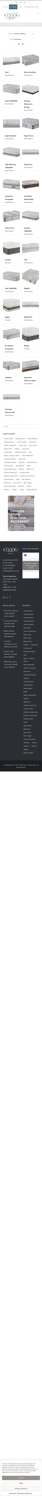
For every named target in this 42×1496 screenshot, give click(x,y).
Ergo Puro (28, 164)
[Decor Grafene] (30, 53)
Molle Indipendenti (10, 469)
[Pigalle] (30, 269)
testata (29, 486)
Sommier (21, 486)
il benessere (8, 452)
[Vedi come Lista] (23, 44)
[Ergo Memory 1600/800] (11, 146)
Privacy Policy (23, 765)
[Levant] (11, 241)
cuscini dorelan (22, 442)
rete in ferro (17, 483)
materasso (21, 459)
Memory (21, 462)
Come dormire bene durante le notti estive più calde (11, 623)
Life (25, 260)
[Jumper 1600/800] (30, 209)
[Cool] (11, 53)
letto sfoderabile (27, 455)
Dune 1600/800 (11, 101)
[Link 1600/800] (11, 269)
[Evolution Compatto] (11, 177)
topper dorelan (32, 489)
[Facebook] (10, 597)
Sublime (8, 377)
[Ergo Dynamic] (11, 117)
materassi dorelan (10, 459)
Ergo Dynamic (11, 136)
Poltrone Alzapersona (11, 476)
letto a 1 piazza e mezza (12, 455)
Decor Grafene (30, 72)
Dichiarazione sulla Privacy (24, 1493)
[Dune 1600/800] (11, 82)
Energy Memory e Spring (28, 104)
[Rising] (30, 327)
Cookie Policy (12, 1493)
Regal (7, 317)
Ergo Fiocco (29, 136)
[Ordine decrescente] (33, 34)
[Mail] (7, 597)
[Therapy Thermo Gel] (11, 390)
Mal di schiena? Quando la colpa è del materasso (10, 633)
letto (30, 452)
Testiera (6, 489)
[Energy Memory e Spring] (30, 82)
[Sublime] (11, 359)
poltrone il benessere (27, 476)
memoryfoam (20, 466)
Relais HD (28, 317)
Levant (8, 260)
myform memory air (10, 472)
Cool (7, 72)
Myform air (30, 469)
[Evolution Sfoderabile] (30, 177)
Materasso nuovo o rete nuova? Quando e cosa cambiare (11, 664)
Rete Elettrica (26, 479)
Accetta (21, 1478)
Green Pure (9, 228)
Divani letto (22, 445)
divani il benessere (10, 445)
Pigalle (26, 288)
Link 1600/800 (11, 288)
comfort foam (8, 438)
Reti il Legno (28, 483)
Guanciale (25, 449)
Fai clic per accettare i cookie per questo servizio (31, 565)
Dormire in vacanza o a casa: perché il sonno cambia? (11, 613)
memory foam (8, 466)
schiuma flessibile (10, 486)
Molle (28, 466)
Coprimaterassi (33, 438)
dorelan (17, 449)
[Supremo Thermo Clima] (30, 359)
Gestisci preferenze (21, 1488)
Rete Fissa (7, 483)
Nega (21, 1483)
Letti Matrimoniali (20, 452)
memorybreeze (32, 462)
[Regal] (11, 298)
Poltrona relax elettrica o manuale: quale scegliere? (10, 654)
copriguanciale (20, 438)
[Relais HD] (30, 298)
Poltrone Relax (8, 479)
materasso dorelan (10, 462)
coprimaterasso (9, 442)
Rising (26, 346)
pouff (17, 479)
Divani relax (33, 445)
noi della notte (24, 472)
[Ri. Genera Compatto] (11, 327)
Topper (22, 489)
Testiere (14, 489)
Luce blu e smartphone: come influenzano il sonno (11, 644)
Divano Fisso (8, 449)
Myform (21, 469)
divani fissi (32, 442)
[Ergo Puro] (30, 146)
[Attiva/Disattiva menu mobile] (38, 13)
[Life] (30, 241)
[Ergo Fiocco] (30, 117)
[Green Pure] (11, 209)
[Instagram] (3, 597)
